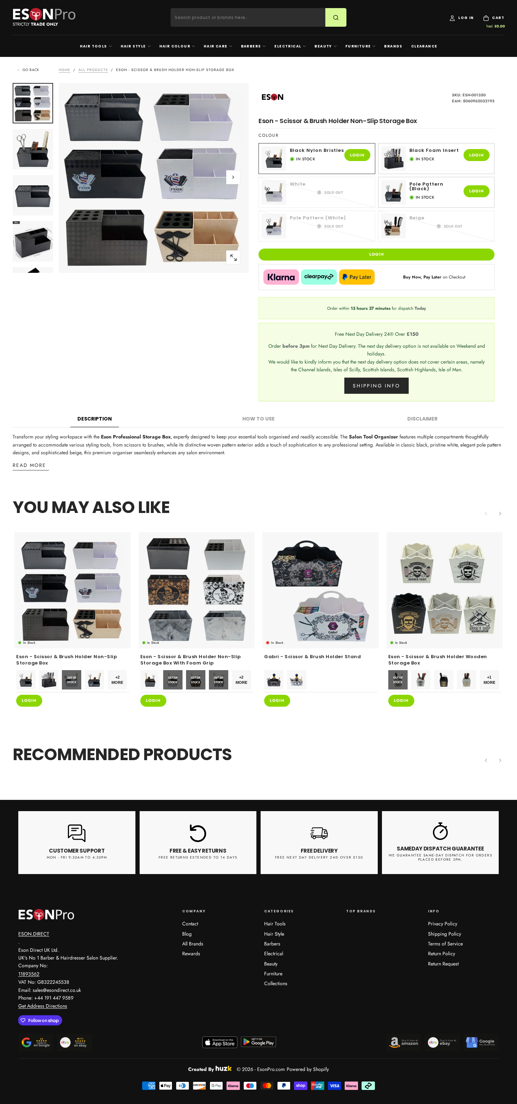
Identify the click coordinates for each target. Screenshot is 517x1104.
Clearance (424, 46)
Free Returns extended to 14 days (198, 857)
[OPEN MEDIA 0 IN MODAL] (233, 257)
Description (94, 418)
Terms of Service (445, 943)
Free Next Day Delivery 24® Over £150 (319, 857)
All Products (93, 69)
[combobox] (252, 17)
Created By (201, 1068)
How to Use (258, 418)
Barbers (251, 46)
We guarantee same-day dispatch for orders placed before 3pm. (440, 857)
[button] (233, 177)
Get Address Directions (42, 1005)
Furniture (358, 46)
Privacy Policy (442, 923)
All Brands (192, 943)
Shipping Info (376, 385)
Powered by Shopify (308, 1069)
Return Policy (441, 953)
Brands (393, 46)
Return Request (443, 963)
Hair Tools (93, 46)
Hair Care (216, 46)
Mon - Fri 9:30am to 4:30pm (77, 857)
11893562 (28, 973)
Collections (275, 983)
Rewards (191, 953)
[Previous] (486, 760)
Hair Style (133, 46)
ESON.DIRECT (33, 933)
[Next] (500, 513)
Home (64, 69)
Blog (187, 933)
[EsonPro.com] (46, 914)
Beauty (323, 46)
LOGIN (357, 155)
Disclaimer (422, 418)
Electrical (287, 46)
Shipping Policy (444, 933)
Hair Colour (174, 46)
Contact (190, 923)
